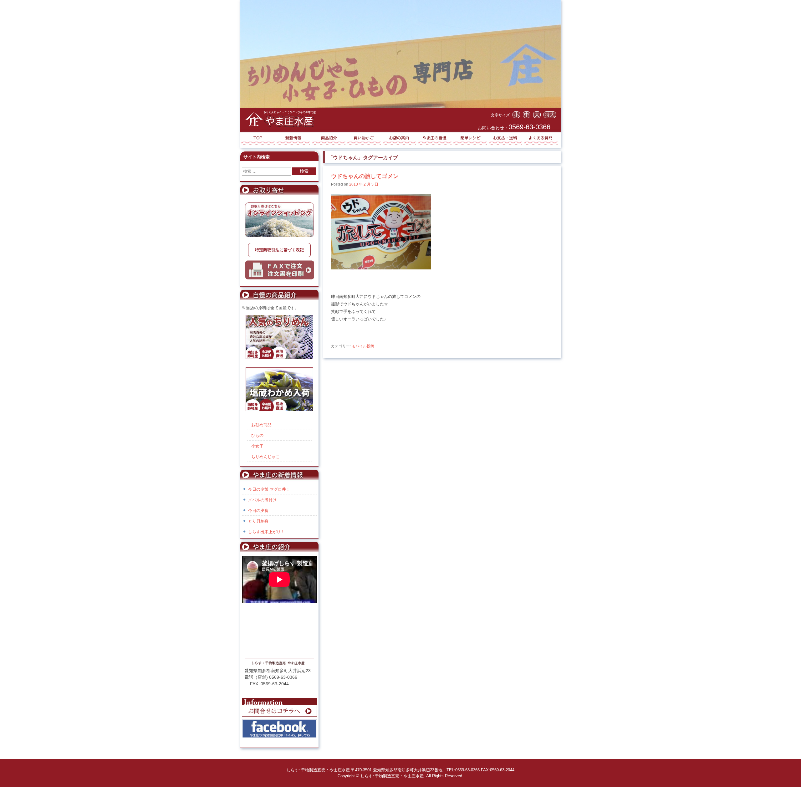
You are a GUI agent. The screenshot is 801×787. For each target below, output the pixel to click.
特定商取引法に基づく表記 (279, 250)
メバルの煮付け (262, 500)
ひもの (257, 435)
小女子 (257, 446)
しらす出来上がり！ (266, 531)
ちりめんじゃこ (265, 456)
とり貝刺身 (258, 521)
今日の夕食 (258, 510)
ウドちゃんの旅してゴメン (365, 176)
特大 (550, 114)
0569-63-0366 (529, 127)
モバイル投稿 (363, 346)
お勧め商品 (261, 424)
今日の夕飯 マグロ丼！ (269, 489)
